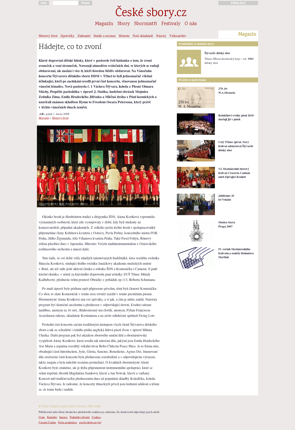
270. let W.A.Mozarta (226, 90)
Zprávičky (67, 35)
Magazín (104, 24)
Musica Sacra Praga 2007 (226, 224)
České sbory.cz (150, 13)
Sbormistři (145, 24)
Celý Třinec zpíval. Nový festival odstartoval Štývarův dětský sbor (236, 146)
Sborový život (48, 35)
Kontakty (52, 417)
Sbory (123, 24)
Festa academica (67, 422)
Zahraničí (84, 35)
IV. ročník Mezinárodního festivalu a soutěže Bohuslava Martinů (236, 253)
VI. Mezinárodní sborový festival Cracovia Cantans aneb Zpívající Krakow (234, 173)
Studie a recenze (105, 35)
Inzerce (63, 417)
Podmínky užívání (80, 417)
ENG (44, 3)
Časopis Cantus (47, 422)
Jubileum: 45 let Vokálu (226, 197)
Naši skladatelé (143, 35)
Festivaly (170, 24)
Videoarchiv (177, 35)
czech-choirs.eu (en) (90, 422)
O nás (191, 24)
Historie (124, 35)
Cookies (96, 417)
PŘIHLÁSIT (238, 3)
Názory (161, 35)
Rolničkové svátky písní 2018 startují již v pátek (236, 117)
